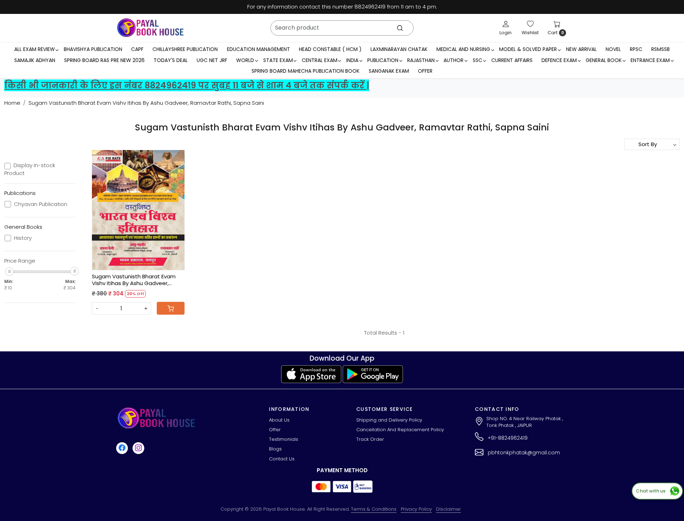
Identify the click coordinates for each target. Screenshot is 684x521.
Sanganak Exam (389, 70)
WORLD (245, 60)
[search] (400, 28)
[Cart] (171, 308)
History (23, 238)
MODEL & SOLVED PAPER (528, 49)
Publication (382, 60)
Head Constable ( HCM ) (330, 49)
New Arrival (581, 49)
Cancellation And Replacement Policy (400, 429)
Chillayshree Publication (185, 49)
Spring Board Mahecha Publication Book (305, 70)
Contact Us (282, 458)
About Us (279, 420)
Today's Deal (171, 60)
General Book (604, 60)
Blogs (275, 448)
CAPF (137, 49)
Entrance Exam (650, 60)
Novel (613, 49)
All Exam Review (34, 49)
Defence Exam (559, 60)
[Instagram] (139, 448)
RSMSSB (660, 49)
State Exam (278, 60)
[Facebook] (123, 448)
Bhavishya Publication (93, 49)
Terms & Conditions (374, 509)
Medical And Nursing (463, 49)
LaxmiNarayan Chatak (399, 49)
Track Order (370, 439)
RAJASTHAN (421, 60)
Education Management (258, 49)
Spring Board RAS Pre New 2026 (104, 60)
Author (453, 60)
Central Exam (319, 60)
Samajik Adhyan (34, 60)
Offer (425, 70)
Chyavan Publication (40, 204)
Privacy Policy (416, 509)
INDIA (352, 60)
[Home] (150, 27)
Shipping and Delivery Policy (389, 420)
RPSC (636, 49)
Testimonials (283, 439)
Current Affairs (512, 60)
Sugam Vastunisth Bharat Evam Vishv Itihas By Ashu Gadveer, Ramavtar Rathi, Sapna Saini (134, 280)
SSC (477, 60)
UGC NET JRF (212, 60)
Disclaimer (448, 509)
